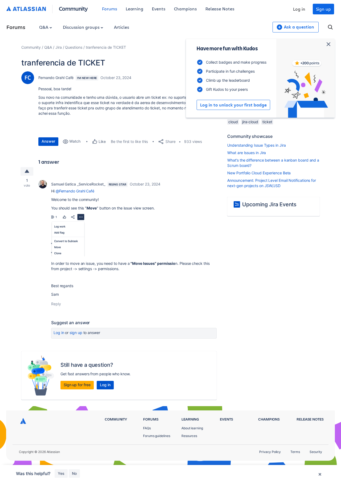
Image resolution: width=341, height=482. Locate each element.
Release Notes (219, 8)
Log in (299, 9)
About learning (192, 428)
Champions (185, 8)
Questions (73, 47)
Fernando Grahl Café (56, 77)
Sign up (323, 9)
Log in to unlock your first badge (233, 105)
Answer (48, 141)
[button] (68, 235)
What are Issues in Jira (246, 152)
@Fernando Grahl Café (75, 191)
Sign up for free (77, 384)
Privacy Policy (270, 452)
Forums (109, 8)
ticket (267, 122)
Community (73, 8)
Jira (58, 47)
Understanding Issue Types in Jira (256, 145)
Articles (121, 27)
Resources (189, 436)
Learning (134, 8)
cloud (233, 122)
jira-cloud (250, 122)
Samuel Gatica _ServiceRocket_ (78, 184)
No (74, 473)
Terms (295, 452)
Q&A (44, 27)
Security (316, 452)
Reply (56, 304)
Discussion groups (82, 27)
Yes (61, 473)
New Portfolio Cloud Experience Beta (259, 173)
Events (158, 8)
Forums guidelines (156, 436)
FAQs (147, 428)
